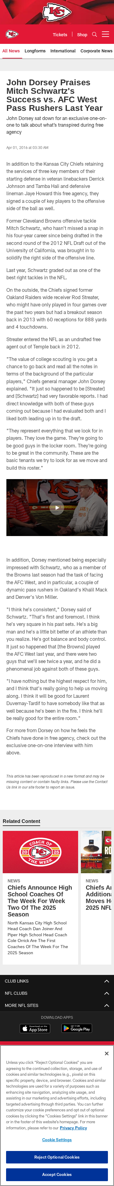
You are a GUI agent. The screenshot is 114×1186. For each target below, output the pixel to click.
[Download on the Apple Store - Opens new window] (35, 1029)
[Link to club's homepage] (12, 32)
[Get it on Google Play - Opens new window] (77, 1031)
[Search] (94, 34)
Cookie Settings (57, 1139)
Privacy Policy (73, 1127)
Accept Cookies (57, 1174)
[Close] (106, 1053)
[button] (57, 507)
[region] (57, 1115)
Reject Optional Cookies (57, 1157)
